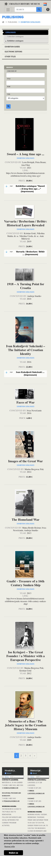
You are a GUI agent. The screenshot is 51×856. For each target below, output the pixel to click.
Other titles (10, 56)
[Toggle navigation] (8, 9)
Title (8, 79)
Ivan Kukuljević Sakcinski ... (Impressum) (27, 373)
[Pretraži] (39, 9)
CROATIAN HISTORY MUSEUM (24, 3)
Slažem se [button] (13, 853)
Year (8, 87)
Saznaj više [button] (9, 846)
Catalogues (10, 32)
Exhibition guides (12, 47)
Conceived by (12, 71)
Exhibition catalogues (30, 22)
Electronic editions (13, 52)
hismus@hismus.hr (11, 788)
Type (8, 94)
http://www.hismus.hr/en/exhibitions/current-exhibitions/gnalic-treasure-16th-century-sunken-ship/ (25, 601)
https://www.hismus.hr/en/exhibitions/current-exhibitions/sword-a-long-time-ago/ (25, 174)
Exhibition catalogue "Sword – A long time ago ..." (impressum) (27, 189)
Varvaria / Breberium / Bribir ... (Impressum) (27, 253)
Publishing (13, 22)
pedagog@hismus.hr (11, 801)
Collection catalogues (15, 37)
